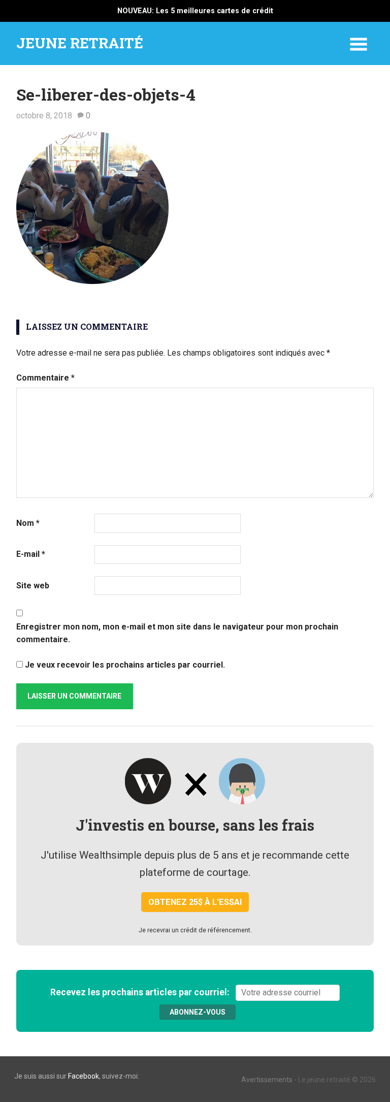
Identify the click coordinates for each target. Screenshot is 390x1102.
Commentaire (45, 378)
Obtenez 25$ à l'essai (195, 902)
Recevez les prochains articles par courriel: (142, 992)
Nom (28, 523)
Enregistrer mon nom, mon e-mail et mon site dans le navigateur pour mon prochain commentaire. (177, 633)
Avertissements (266, 1080)
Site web (32, 585)
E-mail (30, 554)
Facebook (83, 1076)
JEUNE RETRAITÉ (79, 43)
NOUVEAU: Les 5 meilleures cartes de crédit (195, 11)
